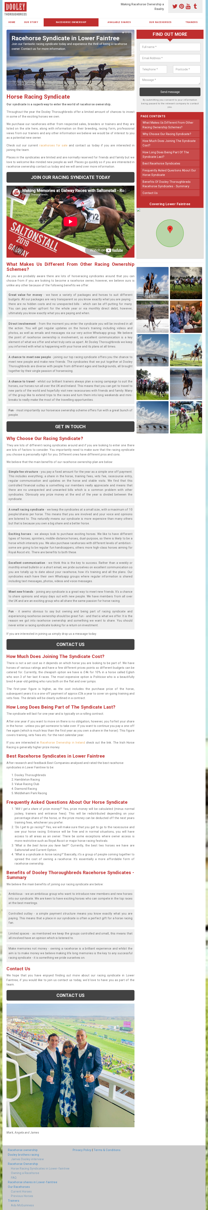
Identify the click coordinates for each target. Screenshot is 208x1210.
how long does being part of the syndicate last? (166, 154)
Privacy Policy (82, 1150)
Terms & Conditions (107, 1150)
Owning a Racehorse (25, 1173)
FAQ (14, 1177)
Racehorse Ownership (71, 22)
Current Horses (21, 1191)
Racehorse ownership (23, 1150)
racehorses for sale (53, 145)
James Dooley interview (27, 1159)
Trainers (191, 22)
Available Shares (119, 22)
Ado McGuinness (22, 1205)
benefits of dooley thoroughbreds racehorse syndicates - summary (167, 184)
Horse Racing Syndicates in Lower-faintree (40, 1168)
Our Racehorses (160, 22)
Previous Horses (22, 1196)
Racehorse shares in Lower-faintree (32, 1182)
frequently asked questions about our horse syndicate (169, 172)
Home (11, 22)
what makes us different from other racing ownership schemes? (168, 125)
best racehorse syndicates (161, 163)
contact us (150, 193)
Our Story (31, 22)
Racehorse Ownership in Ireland (62, 742)
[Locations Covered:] (7, 3)
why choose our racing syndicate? (167, 134)
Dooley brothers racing (23, 1154)
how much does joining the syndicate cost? (169, 143)
